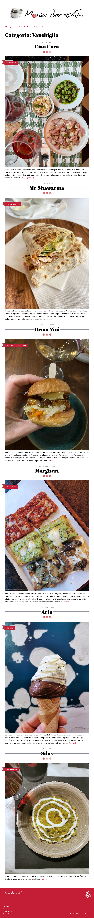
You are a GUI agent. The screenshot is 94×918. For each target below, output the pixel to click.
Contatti (6, 909)
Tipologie (8, 27)
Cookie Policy (8, 914)
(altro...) (30, 178)
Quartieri (18, 27)
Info (4, 904)
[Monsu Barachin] (47, 13)
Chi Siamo (6, 906)
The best (27, 27)
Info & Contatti (38, 27)
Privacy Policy (7, 911)
